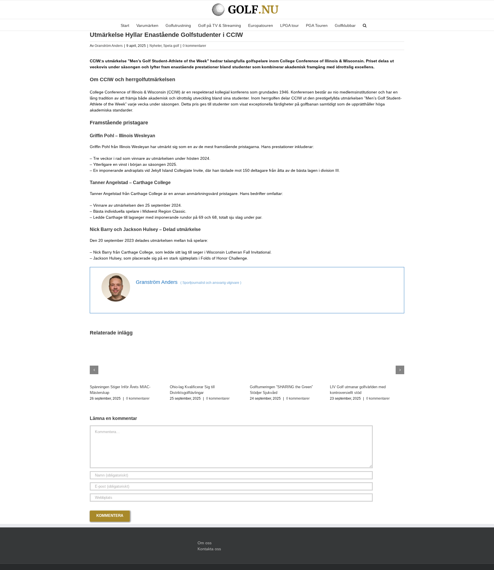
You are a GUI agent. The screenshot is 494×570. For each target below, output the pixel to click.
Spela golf (171, 46)
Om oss (205, 543)
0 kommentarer (194, 46)
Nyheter (156, 46)
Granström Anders (109, 46)
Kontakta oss (209, 549)
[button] (364, 25)
